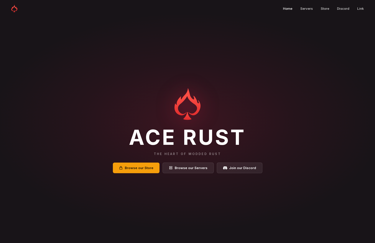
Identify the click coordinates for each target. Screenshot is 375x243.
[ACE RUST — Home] (14, 8)
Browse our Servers (191, 168)
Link (360, 9)
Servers (306, 9)
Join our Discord (242, 168)
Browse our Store (139, 168)
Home (288, 9)
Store (325, 9)
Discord (343, 9)
